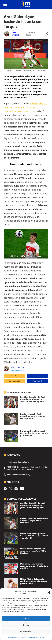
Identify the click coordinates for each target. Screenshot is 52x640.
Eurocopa (37, 376)
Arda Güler (14, 376)
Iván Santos (15, 33)
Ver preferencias (26, 632)
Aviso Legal (40, 637)
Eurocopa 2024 (14, 381)
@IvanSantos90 (18, 370)
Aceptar (26, 618)
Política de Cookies (14, 637)
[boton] (5, 4)
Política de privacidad (28, 637)
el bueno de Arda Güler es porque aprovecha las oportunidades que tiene (25, 107)
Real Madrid (37, 381)
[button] (48, 592)
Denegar (26, 625)
